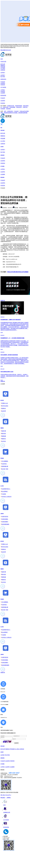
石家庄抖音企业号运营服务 (21, 271)
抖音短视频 (12, 107)
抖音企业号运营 (11, 271)
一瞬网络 (8, 797)
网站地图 (3, 50)
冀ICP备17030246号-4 (6, 795)
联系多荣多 (3, 95)
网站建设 (3, 797)
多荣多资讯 (3, 79)
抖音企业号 (19, 107)
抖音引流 (25, 107)
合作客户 (3, 72)
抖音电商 (3, 108)
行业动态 (3, 81)
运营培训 (3, 70)
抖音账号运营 (10, 105)
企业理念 (3, 91)
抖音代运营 (8, 50)
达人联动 (3, 68)
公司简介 (3, 89)
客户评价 (3, 76)
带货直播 (3, 67)
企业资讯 (3, 83)
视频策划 (3, 65)
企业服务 (3, 92)
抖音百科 (3, 84)
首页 (2, 59)
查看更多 (3, 300)
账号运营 (3, 64)
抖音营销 (8, 108)
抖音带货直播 (18, 105)
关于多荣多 (3, 87)
